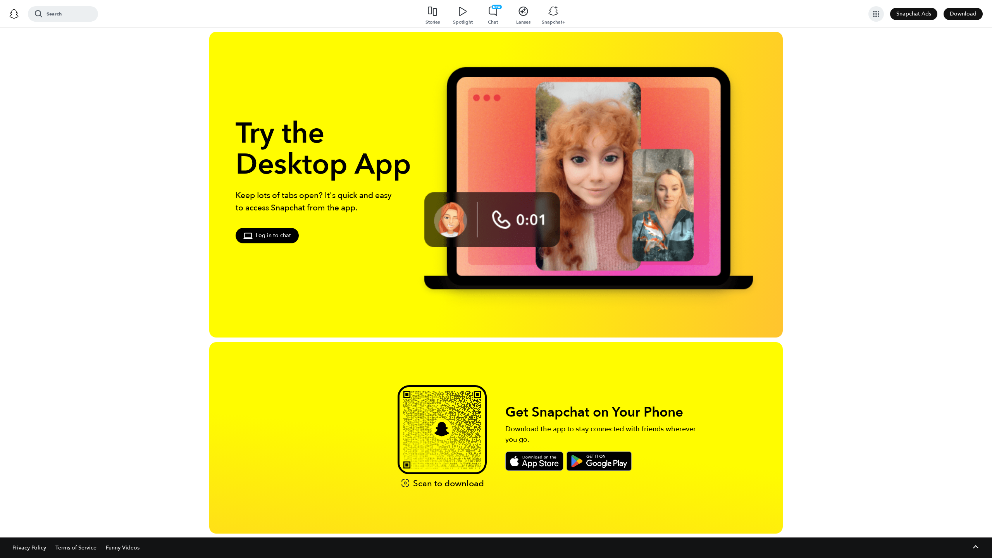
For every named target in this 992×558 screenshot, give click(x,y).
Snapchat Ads (913, 13)
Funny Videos (123, 547)
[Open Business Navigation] (876, 14)
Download (963, 13)
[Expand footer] (975, 547)
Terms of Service (75, 547)
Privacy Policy (29, 547)
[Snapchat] (14, 14)
